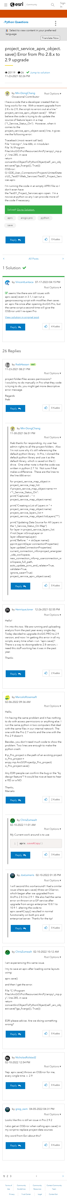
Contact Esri (53, 1194)
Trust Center (26, 1194)
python (45, 218)
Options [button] (56, 23)
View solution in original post (22, 317)
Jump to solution (40, 72)
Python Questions (16, 22)
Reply (13, 240)
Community (32, 4)
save (10, 225)
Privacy (11, 1194)
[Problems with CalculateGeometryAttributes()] (63, 258)
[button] (52, 93)
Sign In (62, 4)
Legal (40, 1194)
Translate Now (50, 38)
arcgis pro (27, 218)
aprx (10, 218)
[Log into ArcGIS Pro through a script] (4, 258)
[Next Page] (63, 1176)
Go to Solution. (26, 209)
